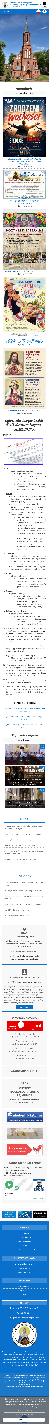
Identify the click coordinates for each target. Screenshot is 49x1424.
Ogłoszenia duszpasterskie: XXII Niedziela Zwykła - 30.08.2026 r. (24, 425)
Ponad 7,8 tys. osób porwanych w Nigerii (18, 840)
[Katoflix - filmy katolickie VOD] (35, 1214)
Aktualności (24, 90)
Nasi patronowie (24, 1237)
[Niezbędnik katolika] (25, 1117)
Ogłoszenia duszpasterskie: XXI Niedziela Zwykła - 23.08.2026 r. (24, 717)
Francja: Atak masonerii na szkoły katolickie (19, 845)
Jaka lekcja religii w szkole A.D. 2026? (17, 915)
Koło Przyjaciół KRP (24, 1272)
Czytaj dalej (23, 1007)
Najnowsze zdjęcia (24, 737)
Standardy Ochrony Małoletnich (24, 1250)
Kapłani (24, 1246)
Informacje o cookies (24, 1414)
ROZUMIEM (24, 1419)
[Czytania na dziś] (25, 1133)
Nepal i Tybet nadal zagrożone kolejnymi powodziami (23, 834)
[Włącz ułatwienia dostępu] (45, 11)
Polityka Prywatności (24, 1410)
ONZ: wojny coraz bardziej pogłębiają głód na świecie (23, 891)
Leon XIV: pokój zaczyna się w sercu (17, 910)
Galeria (24, 1295)
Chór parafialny (24, 1268)
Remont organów (24, 1241)
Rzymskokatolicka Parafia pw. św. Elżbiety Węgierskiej (25, 4)
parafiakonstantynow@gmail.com (26, 1318)
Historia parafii (24, 1233)
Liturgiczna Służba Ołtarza (24, 1264)
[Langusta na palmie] (19, 1214)
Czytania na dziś (24, 1286)
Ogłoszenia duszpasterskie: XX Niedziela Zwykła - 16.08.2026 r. (24, 726)
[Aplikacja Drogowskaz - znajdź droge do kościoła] (25, 1149)
